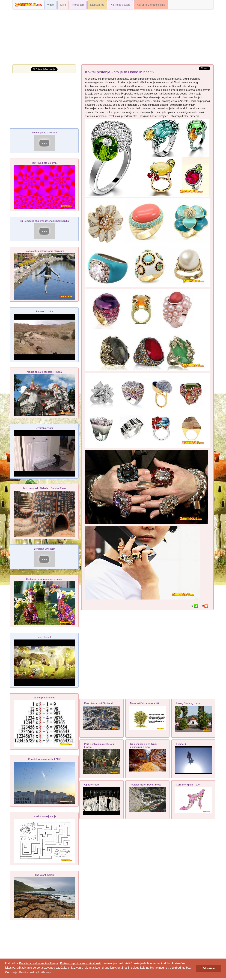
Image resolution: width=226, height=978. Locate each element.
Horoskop (78, 4)
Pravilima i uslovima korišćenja (38, 963)
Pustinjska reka (44, 311)
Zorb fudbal (44, 637)
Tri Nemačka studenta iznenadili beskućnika (44, 220)
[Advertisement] (113, 38)
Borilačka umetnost (44, 548)
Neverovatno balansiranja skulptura (44, 250)
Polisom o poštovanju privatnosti (80, 963)
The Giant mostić (44, 874)
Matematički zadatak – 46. (144, 703)
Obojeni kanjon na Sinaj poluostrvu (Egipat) (143, 745)
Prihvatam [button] (209, 968)
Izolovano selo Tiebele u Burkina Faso (44, 488)
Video (50, 4)
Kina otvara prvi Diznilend (98, 703)
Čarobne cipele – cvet (188, 784)
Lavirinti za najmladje (44, 816)
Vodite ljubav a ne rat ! (44, 132)
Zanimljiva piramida (44, 697)
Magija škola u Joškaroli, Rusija (44, 371)
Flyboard (181, 743)
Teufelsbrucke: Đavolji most (145, 784)
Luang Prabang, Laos (188, 703)
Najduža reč (97, 4)
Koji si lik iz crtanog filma (151, 4)
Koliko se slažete (120, 4)
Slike (63, 4)
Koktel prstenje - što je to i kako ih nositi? (119, 72)
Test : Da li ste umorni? (44, 162)
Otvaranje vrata (44, 427)
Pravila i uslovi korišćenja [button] (35, 972)
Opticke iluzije (92, 784)
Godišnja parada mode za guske (44, 579)
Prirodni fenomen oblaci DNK (44, 759)
